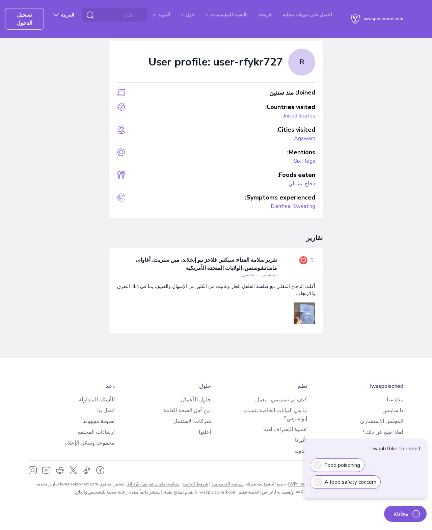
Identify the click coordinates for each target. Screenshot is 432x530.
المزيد (163, 14)
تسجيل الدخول (24, 19)
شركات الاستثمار (192, 421)
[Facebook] (100, 470)
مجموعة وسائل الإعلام (89, 443)
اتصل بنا (106, 410)
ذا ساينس (392, 410)
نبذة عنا (395, 399)
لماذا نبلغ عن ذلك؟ (382, 432)
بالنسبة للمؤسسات (229, 14)
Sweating (304, 206)
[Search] (90, 15)
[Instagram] (33, 470)
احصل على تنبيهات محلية (307, 14)
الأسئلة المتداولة (97, 399)
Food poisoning (342, 465)
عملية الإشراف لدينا (285, 429)
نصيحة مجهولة (99, 421)
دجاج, (308, 183)
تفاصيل (248, 274)
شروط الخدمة (195, 484)
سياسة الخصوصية (227, 484)
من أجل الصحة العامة (187, 410)
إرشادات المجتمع (96, 432)
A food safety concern (350, 482)
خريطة (265, 14)
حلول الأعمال (196, 399)
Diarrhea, (282, 206)
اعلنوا (205, 432)
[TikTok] (87, 470)
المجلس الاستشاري (381, 421)
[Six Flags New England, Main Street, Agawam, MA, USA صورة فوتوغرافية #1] (304, 313)
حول (190, 14)
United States (298, 116)
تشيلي (295, 183)
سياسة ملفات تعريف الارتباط (153, 484)
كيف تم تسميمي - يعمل (281, 399)
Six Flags (304, 161)
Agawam (304, 138)
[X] (73, 470)
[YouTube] (46, 470)
